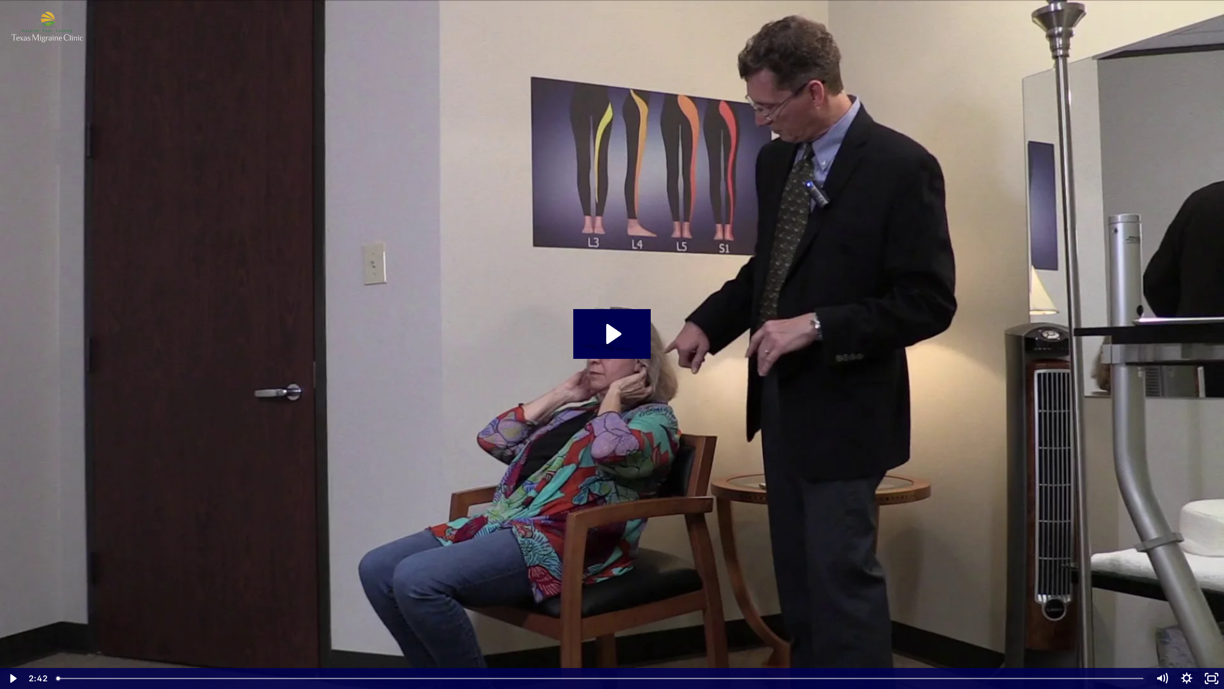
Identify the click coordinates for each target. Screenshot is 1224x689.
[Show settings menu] (1186, 678)
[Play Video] (12, 678)
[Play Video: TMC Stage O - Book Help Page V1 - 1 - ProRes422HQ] (612, 334)
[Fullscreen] (1211, 678)
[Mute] (1161, 678)
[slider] (600, 678)
